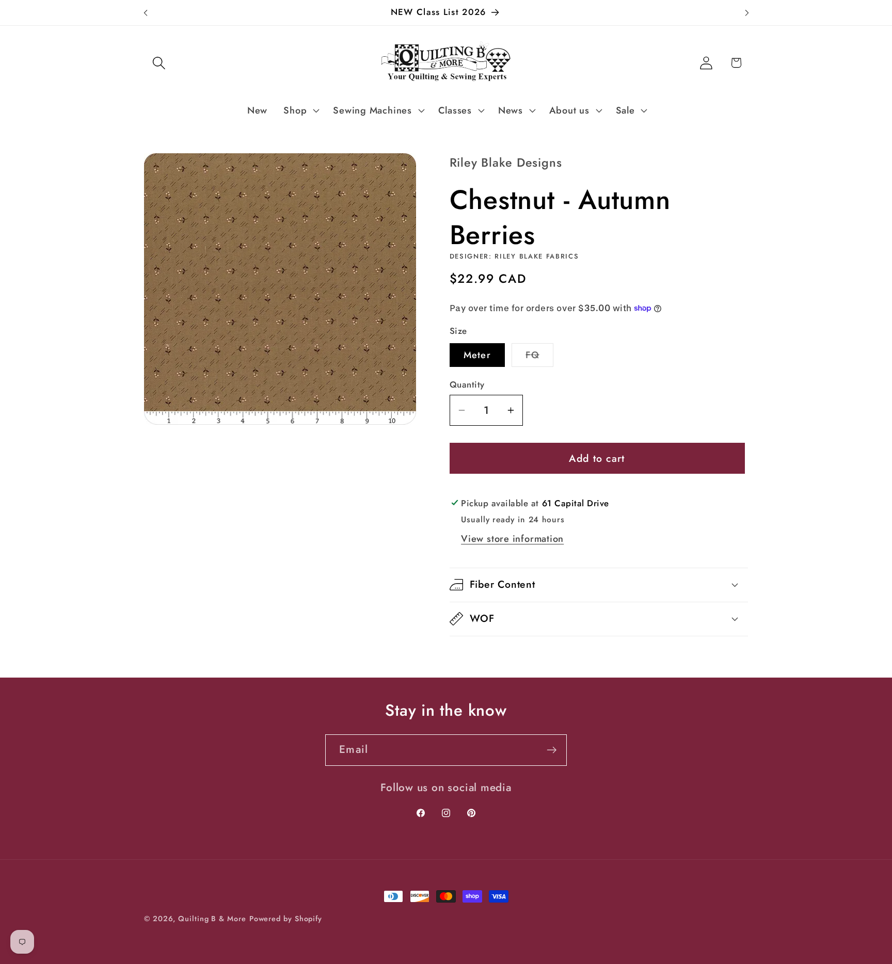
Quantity (467, 385)
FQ (539, 357)
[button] (158, 62)
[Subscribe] (551, 750)
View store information (512, 538)
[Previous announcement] (145, 12)
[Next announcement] (747, 12)
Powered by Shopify (285, 918)
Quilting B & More (212, 918)
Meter (477, 355)
